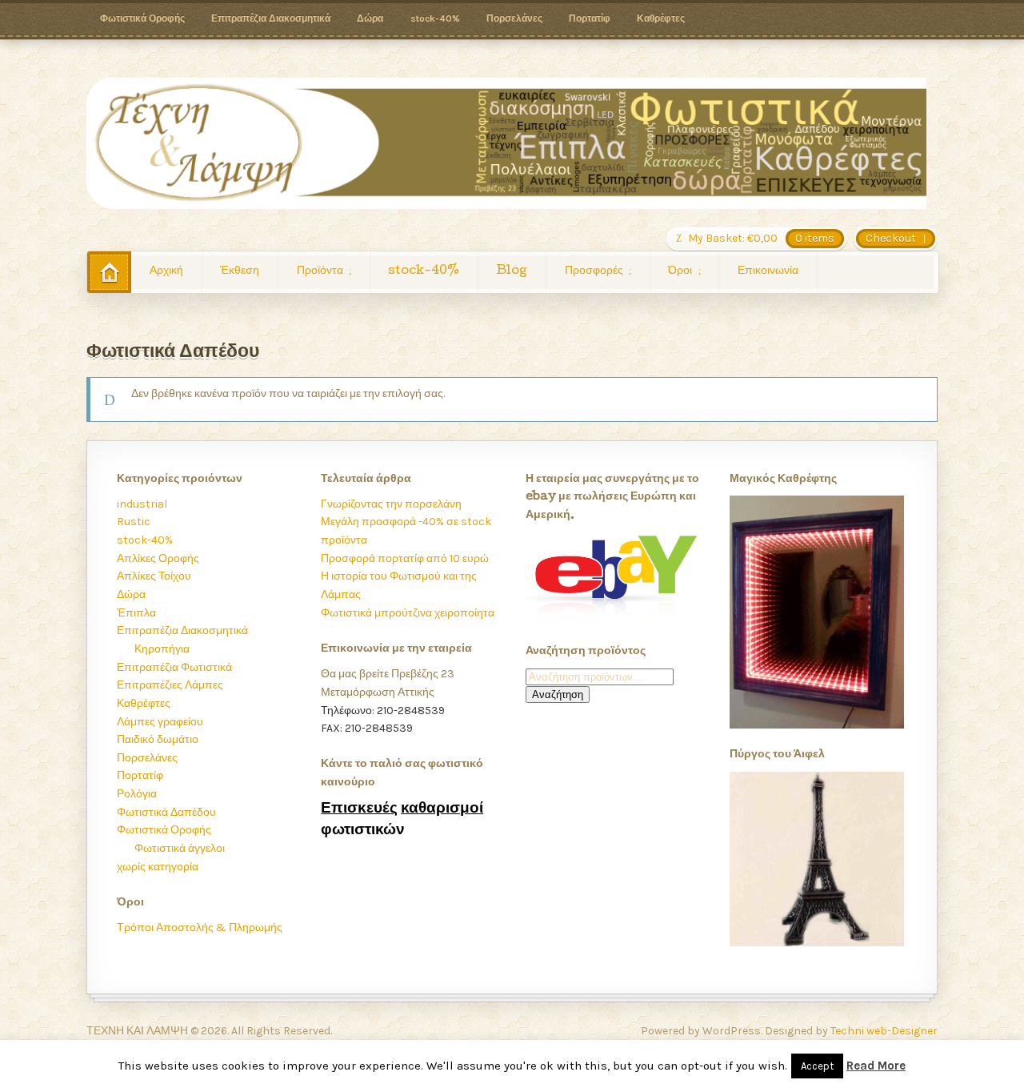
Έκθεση (239, 271)
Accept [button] (817, 1066)
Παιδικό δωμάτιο (157, 739)
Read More (876, 1065)
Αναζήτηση (557, 695)
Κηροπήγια (162, 649)
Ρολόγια (137, 794)
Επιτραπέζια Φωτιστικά (174, 667)
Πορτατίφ (589, 18)
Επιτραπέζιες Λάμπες (170, 685)
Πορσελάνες (514, 18)
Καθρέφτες (661, 18)
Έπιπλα (136, 613)
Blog (511, 271)
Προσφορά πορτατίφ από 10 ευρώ (405, 558)
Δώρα (370, 18)
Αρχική (166, 271)
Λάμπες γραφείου (160, 722)
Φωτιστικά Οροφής (142, 18)
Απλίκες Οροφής (158, 558)
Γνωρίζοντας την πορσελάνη (391, 504)
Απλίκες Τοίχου (154, 576)
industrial (142, 504)
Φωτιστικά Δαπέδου (166, 812)
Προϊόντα (320, 271)
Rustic (133, 521)
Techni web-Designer (884, 1031)
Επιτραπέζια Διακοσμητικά (270, 18)
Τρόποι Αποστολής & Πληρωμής (199, 927)
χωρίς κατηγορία (157, 866)
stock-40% (435, 18)
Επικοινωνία (768, 271)
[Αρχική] (109, 271)
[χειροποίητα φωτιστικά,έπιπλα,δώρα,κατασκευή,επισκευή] (506, 143)
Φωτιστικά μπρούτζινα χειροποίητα (407, 613)
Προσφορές (594, 271)
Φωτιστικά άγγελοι (179, 848)
